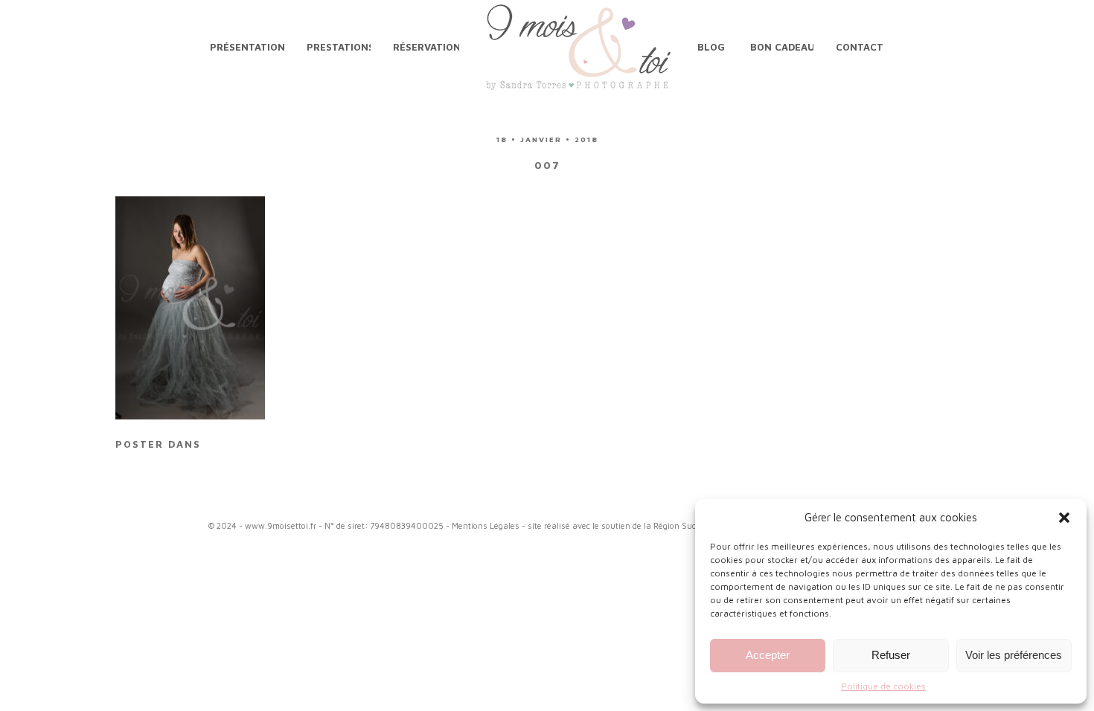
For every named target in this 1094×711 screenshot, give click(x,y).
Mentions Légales (485, 525)
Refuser (890, 655)
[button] (1064, 517)
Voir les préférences (1013, 655)
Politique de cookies (883, 686)
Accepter (768, 655)
